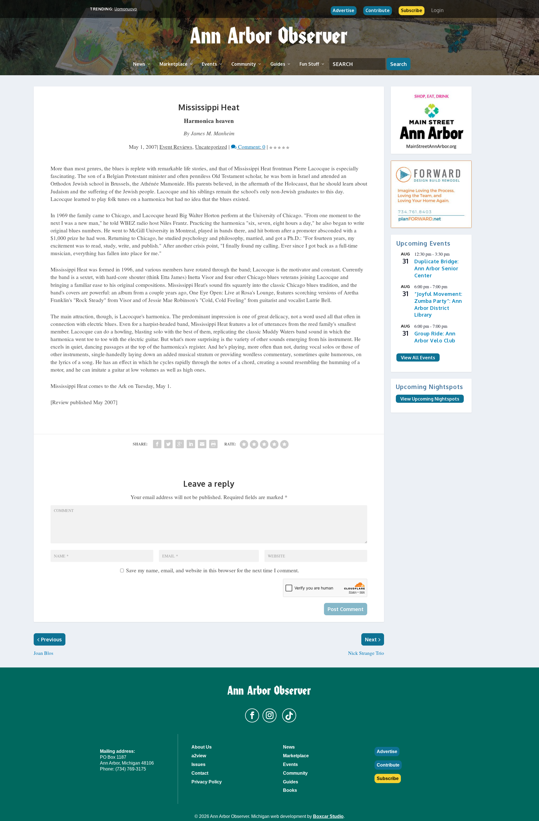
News (139, 64)
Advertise (343, 10)
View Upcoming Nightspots (429, 398)
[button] (252, 715)
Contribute (378, 10)
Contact (199, 773)
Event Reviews (175, 146)
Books (290, 790)
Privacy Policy (206, 781)
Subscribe (411, 10)
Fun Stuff (309, 64)
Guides (277, 64)
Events (209, 64)
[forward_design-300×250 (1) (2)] (431, 194)
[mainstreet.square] (431, 120)
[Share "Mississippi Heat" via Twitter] (168, 444)
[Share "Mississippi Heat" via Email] (202, 444)
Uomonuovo (126, 8)
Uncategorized (211, 146)
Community (243, 64)
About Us (201, 747)
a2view (198, 755)
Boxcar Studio (328, 816)
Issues (198, 764)
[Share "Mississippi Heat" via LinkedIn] (191, 444)
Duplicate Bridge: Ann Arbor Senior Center (436, 268)
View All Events (418, 357)
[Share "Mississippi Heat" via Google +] (179, 444)
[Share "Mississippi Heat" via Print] (213, 444)
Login (437, 10)
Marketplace (173, 64)
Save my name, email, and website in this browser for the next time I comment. (212, 570)
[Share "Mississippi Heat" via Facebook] (157, 444)
